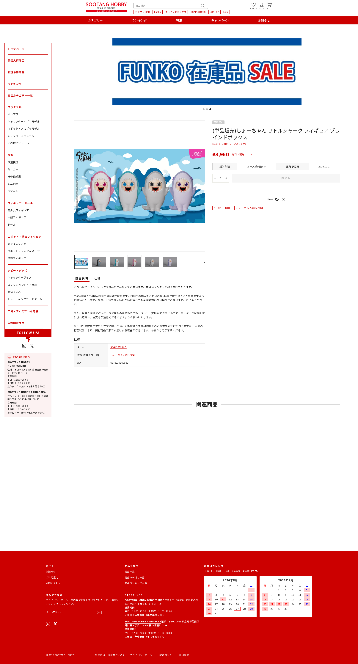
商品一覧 (130, 571)
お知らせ (264, 20)
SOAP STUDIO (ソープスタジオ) (229, 143)
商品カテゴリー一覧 (20, 95)
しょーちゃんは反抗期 (122, 355)
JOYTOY (214, 11)
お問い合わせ (53, 583)
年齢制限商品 (16, 323)
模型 (10, 155)
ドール (12, 224)
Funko (157, 11)
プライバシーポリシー (58, 600)
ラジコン (13, 191)
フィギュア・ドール (20, 203)
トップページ (16, 49)
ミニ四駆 (13, 184)
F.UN (225, 11)
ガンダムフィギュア (20, 244)
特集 (179, 20)
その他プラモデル (18, 143)
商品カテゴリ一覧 (135, 577)
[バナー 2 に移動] (207, 109)
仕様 (97, 278)
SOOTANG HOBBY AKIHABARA (26, 392)
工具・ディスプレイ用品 (23, 311)
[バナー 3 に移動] (210, 109)
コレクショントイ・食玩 (22, 285)
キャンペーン (220, 20)
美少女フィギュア (18, 210)
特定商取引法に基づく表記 (110, 655)
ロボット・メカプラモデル (24, 128)
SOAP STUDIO (198, 11)
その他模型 (14, 176)
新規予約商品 (16, 72)
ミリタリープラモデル (21, 136)
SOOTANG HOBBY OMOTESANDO (18, 364)
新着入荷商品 (16, 60)
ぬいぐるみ (14, 292)
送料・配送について (243, 154)
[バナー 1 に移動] (204, 109)
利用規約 (184, 655)
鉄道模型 (13, 162)
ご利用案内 (52, 577)
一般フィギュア (17, 217)
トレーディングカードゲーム (25, 299)
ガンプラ (13, 114)
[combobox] (171, 6)
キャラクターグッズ (20, 277)
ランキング (139, 20)
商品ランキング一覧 (136, 583)
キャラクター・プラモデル (24, 121)
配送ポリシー (167, 655)
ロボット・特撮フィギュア (24, 236)
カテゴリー (95, 20)
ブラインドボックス (175, 11)
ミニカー (13, 169)
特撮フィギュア (17, 258)
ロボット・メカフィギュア (24, 251)
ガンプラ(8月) (142, 11)
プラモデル (15, 107)
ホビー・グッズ (17, 270)
